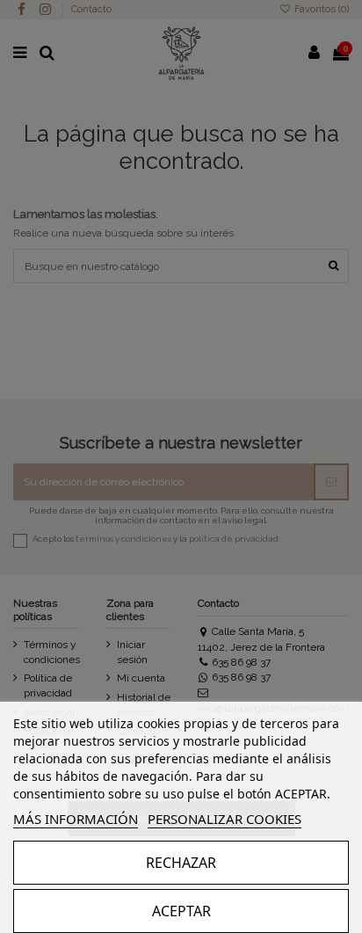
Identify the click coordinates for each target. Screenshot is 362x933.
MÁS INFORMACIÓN (75, 818)
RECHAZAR (181, 862)
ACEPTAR (181, 911)
